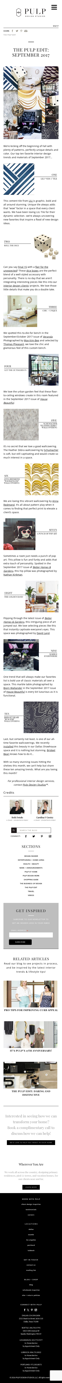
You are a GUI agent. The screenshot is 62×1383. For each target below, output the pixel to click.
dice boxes (32, 270)
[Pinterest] (21, 31)
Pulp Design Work (31, 875)
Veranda (48, 336)
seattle (31, 1234)
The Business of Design (31, 883)
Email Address (19, 930)
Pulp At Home (31, 872)
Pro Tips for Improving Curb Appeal (31, 1010)
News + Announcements (31, 868)
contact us (31, 1265)
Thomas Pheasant (13, 344)
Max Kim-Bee (31, 340)
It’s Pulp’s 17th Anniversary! (31, 1050)
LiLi (31, 200)
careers (31, 1215)
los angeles (31, 1240)
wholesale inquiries (31, 1290)
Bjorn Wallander (12, 688)
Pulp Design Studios (34, 784)
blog (31, 1284)
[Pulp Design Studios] (31, 12)
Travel (31, 891)
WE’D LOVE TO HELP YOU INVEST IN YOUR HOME (31, 1142)
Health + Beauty (31, 864)
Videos (31, 895)
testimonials (31, 1209)
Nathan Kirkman (12, 574)
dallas (31, 1229)
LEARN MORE (31, 1187)
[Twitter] (17, 31)
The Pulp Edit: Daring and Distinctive (31, 1093)
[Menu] (54, 7)
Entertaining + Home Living (31, 860)
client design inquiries (31, 1204)
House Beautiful (15, 691)
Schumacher (51, 450)
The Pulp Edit (9, 35)
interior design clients (16, 285)
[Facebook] (12, 31)
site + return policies (31, 1295)
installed (8, 746)
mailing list (31, 1270)
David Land (43, 633)
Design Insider (31, 856)
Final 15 (22, 267)
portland (31, 1245)
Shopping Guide (31, 879)
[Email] (26, 31)
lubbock (31, 1250)
